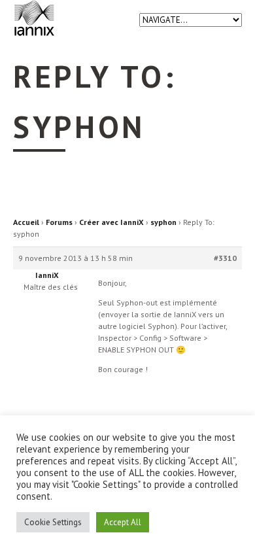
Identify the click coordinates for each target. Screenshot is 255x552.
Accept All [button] (122, 522)
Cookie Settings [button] (53, 522)
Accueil (26, 222)
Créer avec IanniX (111, 222)
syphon (163, 222)
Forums (59, 222)
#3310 (225, 258)
